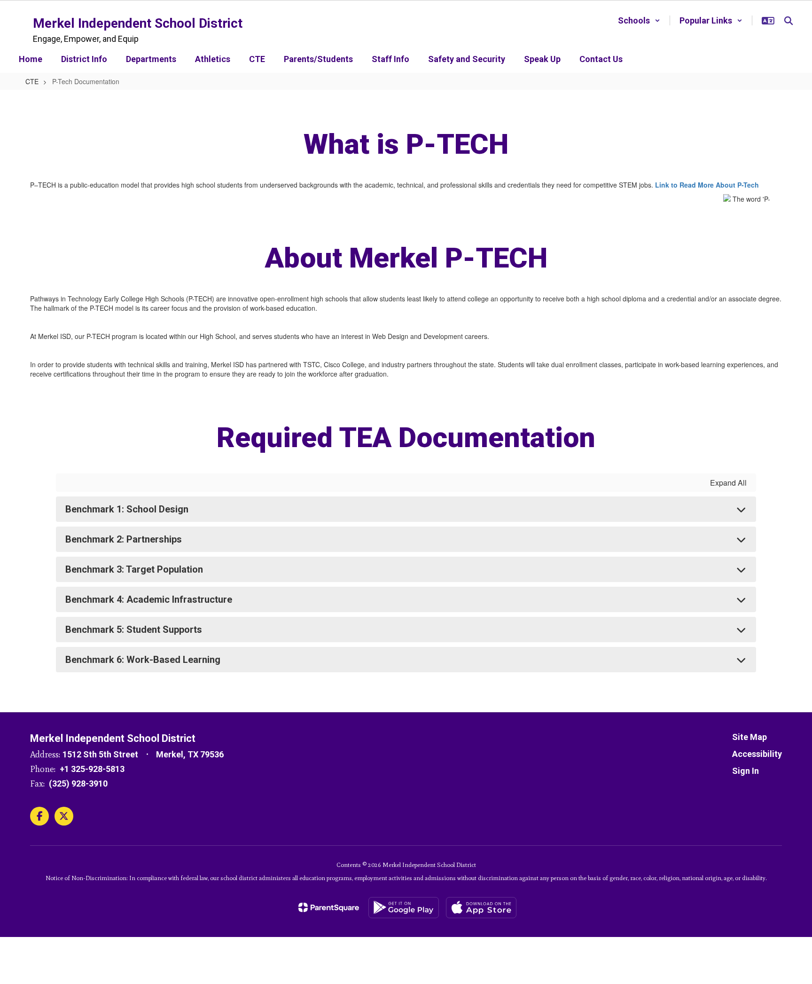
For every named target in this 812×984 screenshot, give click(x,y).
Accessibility (757, 754)
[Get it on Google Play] (403, 907)
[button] (639, 20)
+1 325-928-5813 (92, 769)
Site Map (749, 737)
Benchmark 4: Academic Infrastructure (148, 599)
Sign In (745, 771)
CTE (32, 81)
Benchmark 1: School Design (126, 509)
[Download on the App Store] (481, 907)
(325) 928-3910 (78, 783)
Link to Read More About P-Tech (707, 184)
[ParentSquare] (328, 907)
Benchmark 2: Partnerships (123, 539)
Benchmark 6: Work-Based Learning (142, 659)
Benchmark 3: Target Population (134, 569)
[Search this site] (788, 20)
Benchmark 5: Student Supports (133, 629)
